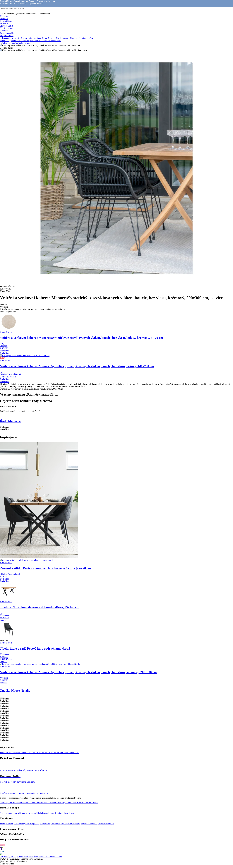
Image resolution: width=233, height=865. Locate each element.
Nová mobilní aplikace (94, 824)
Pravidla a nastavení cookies (50, 856)
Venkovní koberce (53, 40)
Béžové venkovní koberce (68, 752)
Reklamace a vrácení (28, 813)
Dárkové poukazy (33, 824)
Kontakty (10, 824)
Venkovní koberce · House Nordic (30, 752)
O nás (16, 824)
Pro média (65, 824)
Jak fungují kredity (69, 813)
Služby (3, 824)
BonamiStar (109, 824)
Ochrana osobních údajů (28, 856)
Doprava (15, 813)
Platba (39, 813)
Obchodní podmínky (9, 856)
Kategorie (9, 40)
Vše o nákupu (6, 813)
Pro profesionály (54, 824)
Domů (2, 40)
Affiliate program (77, 824)
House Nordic (51, 752)
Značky (22, 824)
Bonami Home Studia (51, 813)
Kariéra (44, 824)
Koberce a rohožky (22, 40)
